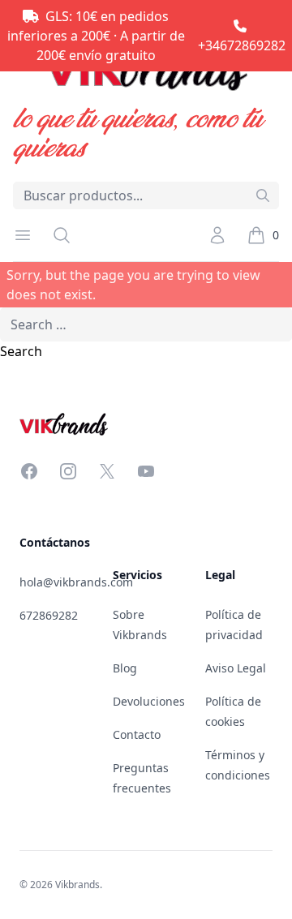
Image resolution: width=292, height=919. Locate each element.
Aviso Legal (235, 668)
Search (21, 351)
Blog (125, 668)
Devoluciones (149, 701)
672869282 (48, 615)
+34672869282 (242, 45)
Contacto (137, 734)
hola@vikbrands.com (76, 582)
